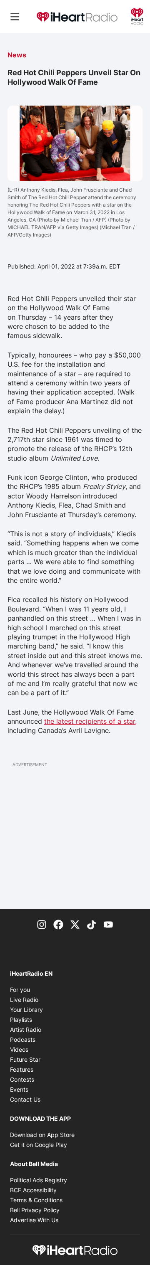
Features (21, 1069)
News (17, 55)
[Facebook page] (58, 924)
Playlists (21, 1019)
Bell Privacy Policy (35, 1209)
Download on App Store (42, 1134)
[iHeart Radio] (137, 16)
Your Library (26, 1009)
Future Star (25, 1059)
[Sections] (15, 16)
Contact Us (25, 1099)
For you (20, 989)
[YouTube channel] (108, 924)
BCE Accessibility (33, 1189)
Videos (19, 1049)
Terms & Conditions (36, 1199)
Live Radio (24, 999)
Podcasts (22, 1039)
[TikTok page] (92, 924)
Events (19, 1089)
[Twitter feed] (75, 924)
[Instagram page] (42, 924)
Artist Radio (25, 1029)
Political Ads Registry (38, 1180)
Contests (22, 1079)
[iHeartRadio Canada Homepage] (77, 17)
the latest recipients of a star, (90, 721)
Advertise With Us (34, 1219)
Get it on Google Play (38, 1144)
